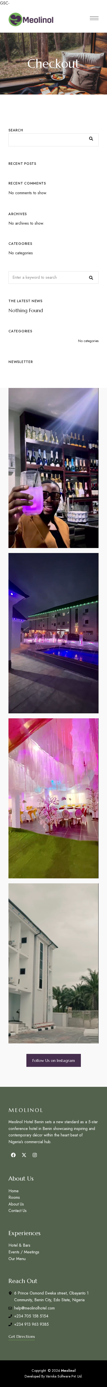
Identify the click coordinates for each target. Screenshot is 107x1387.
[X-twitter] (24, 1155)
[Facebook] (13, 1155)
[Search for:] (53, 277)
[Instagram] (34, 1155)
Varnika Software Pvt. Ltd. (64, 1376)
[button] (53, 1060)
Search (15, 130)
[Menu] (94, 18)
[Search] (91, 277)
